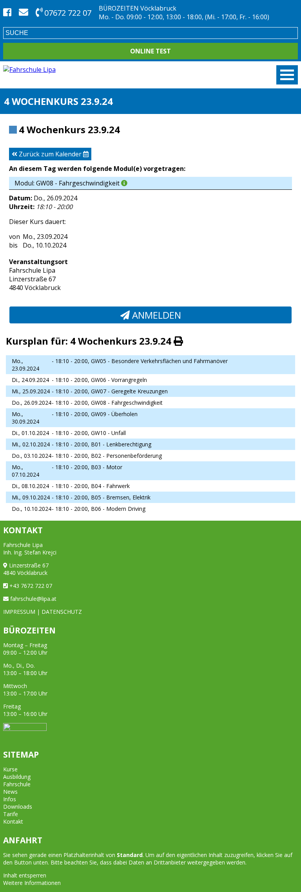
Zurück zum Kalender (50, 154)
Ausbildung (17, 776)
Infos (9, 799)
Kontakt (13, 821)
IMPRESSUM (19, 611)
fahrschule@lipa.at (33, 598)
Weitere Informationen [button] (32, 882)
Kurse (10, 769)
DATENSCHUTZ (62, 611)
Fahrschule (17, 784)
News (10, 791)
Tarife (10, 814)
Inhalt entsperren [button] (24, 875)
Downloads (17, 806)
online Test (150, 51)
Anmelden (155, 314)
